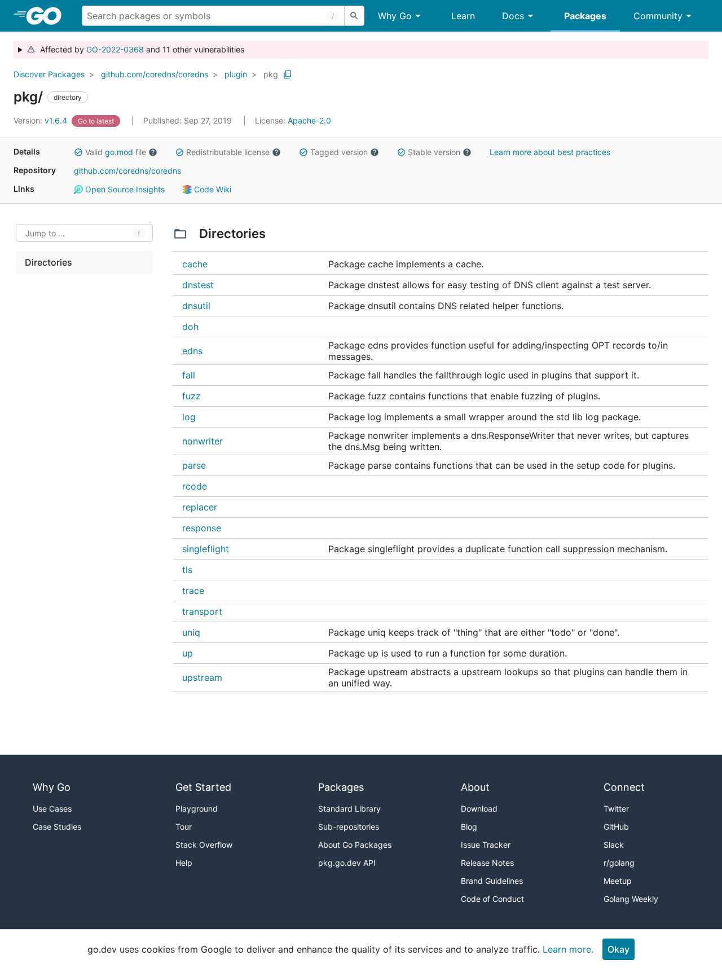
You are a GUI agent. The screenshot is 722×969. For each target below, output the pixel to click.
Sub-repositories (348, 826)
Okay (618, 949)
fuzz (191, 396)
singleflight (205, 548)
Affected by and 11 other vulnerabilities (140, 49)
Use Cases (52, 808)
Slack (614, 844)
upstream (202, 677)
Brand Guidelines (492, 881)
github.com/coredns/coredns (154, 74)
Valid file (115, 152)
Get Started (203, 787)
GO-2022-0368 (115, 49)
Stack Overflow (203, 844)
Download (479, 808)
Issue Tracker (485, 844)
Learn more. (568, 949)
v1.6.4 (41, 120)
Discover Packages (49, 74)
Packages (585, 15)
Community (658, 15)
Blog (469, 826)
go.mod (119, 152)
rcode (194, 486)
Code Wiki (211, 189)
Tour (183, 826)
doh (190, 326)
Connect (624, 787)
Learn (463, 15)
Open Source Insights (124, 189)
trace (193, 590)
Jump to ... (45, 233)
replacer (199, 507)
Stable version (434, 152)
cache (195, 264)
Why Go (395, 15)
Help (183, 862)
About (475, 787)
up (187, 653)
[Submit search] (354, 16)
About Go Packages (354, 844)
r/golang (619, 862)
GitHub (616, 826)
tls (187, 569)
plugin (235, 74)
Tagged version (339, 152)
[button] (78, 152)
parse (194, 465)
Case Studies (57, 826)
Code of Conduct (492, 899)
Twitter (616, 808)
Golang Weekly (631, 899)
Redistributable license (228, 152)
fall (188, 375)
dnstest (198, 284)
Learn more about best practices (550, 152)
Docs (513, 15)
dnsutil (196, 305)
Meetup (618, 881)
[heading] (48, 16)
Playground (196, 808)
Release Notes (487, 862)
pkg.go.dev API (347, 862)
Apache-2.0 (309, 120)
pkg (270, 74)
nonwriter (202, 441)
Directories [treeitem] (48, 262)
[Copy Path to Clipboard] (288, 74)
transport (202, 611)
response (201, 528)
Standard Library (349, 808)
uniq (191, 632)
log (189, 416)
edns (192, 350)
